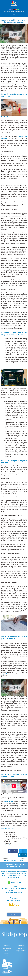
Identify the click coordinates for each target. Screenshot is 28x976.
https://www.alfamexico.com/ (14, 845)
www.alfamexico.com (7, 829)
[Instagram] (14, 9)
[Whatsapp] (18, 9)
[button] (14, 14)
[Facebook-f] (12, 9)
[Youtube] (16, 9)
